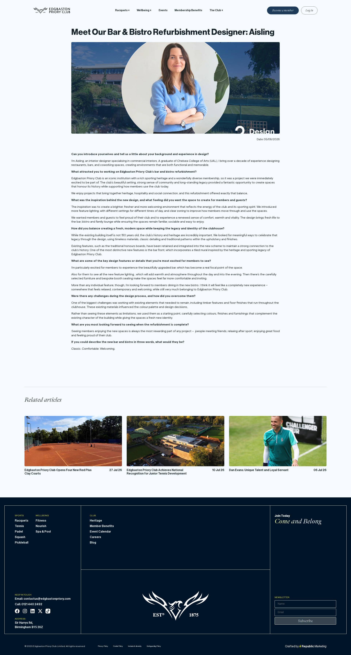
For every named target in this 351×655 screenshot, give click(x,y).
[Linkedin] (32, 611)
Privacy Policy (103, 646)
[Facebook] (17, 611)
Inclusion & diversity (134, 646)
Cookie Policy (118, 646)
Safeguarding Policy (154, 646)
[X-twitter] (40, 611)
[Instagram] (24, 611)
